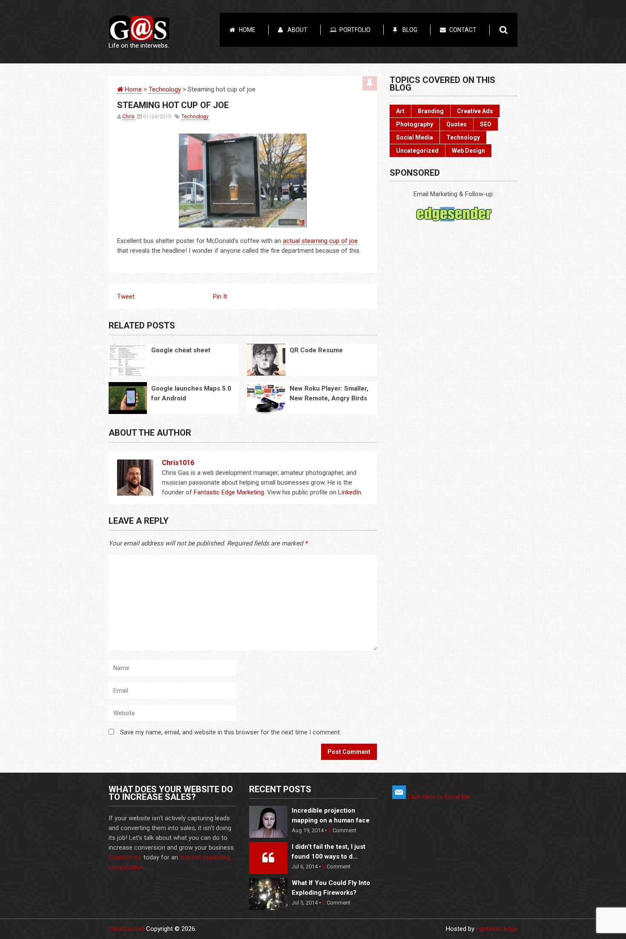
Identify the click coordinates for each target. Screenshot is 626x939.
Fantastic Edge (496, 929)
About (297, 29)
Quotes (456, 124)
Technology (165, 89)
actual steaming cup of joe (320, 241)
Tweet (126, 296)
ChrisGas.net (126, 929)
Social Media (414, 137)
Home (247, 29)
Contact (463, 29)
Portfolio (354, 29)
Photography (414, 124)
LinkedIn (349, 492)
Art (400, 111)
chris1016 (178, 463)
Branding (431, 111)
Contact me (125, 857)
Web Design (468, 150)
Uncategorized (417, 150)
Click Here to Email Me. (438, 797)
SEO (485, 124)
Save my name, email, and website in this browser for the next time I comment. (230, 732)
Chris (128, 117)
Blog (409, 29)
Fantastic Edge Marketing (229, 492)
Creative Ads (475, 111)
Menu (605, 9)
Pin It (220, 296)
